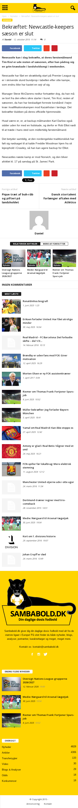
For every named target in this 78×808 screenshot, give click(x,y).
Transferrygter (9, 758)
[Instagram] (39, 654)
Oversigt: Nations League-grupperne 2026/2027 (12, 273)
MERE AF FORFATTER (54, 243)
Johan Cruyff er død (34, 554)
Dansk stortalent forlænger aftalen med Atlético (59, 198)
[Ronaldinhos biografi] (11, 306)
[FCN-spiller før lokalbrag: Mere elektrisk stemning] (11, 469)
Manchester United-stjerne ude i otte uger (48, 482)
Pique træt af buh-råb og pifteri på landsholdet (17, 198)
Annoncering (33, 803)
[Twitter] (45, 654)
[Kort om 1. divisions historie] (11, 542)
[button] (72, 8)
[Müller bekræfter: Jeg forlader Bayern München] (11, 415)
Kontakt (48, 803)
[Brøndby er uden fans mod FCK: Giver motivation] (11, 361)
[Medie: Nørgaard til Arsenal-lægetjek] (39, 258)
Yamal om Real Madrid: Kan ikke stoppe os (48, 427)
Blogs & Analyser (11, 769)
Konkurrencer (9, 781)
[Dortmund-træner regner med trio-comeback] (11, 505)
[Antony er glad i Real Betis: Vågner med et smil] (11, 451)
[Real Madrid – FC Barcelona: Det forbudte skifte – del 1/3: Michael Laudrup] (11, 343)
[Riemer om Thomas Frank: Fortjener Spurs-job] (64, 258)
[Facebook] (32, 654)
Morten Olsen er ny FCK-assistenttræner (47, 373)
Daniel (8, 39)
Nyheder (7, 20)
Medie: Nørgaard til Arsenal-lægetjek (45, 518)
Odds (5, 775)
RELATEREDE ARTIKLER (25, 243)
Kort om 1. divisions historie (39, 536)
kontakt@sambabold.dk (46, 646)
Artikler (6, 752)
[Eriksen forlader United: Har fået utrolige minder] (11, 325)
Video (5, 764)
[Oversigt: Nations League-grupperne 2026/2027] (13, 258)
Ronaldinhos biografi (35, 301)
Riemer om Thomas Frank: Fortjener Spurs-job (63, 273)
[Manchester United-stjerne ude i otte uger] (11, 487)
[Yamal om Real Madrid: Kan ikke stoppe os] (11, 433)
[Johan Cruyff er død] (11, 560)
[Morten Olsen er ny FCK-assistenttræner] (11, 379)
